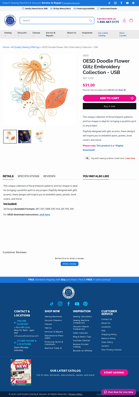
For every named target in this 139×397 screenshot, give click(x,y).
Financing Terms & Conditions (54, 343)
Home (6, 47)
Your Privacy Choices (111, 349)
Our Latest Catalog (103, 34)
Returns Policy (108, 338)
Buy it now (109, 106)
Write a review (69, 263)
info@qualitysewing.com (26, 336)
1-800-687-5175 (108, 22)
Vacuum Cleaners (53, 320)
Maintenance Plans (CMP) (54, 336)
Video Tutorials (80, 333)
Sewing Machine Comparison (81, 321)
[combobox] (57, 20)
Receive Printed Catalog (80, 345)
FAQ (103, 330)
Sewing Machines (53, 316)
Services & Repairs (54, 331)
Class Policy (107, 342)
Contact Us (106, 319)
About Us (71, 33)
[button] (131, 20)
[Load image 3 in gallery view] (39, 136)
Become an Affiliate (82, 350)
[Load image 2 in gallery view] (24, 136)
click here (45, 214)
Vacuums (22, 33)
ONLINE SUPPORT (23, 322)
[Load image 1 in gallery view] (10, 136)
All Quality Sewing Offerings (25, 47)
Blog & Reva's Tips (82, 336)
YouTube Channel (81, 340)
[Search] (91, 20)
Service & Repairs (50, 34)
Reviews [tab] (49, 176)
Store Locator (123, 34)
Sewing (8, 33)
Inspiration (87, 33)
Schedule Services (72, 3)
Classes (36, 33)
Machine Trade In (53, 348)
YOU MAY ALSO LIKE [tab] (96, 176)
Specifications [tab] (28, 176)
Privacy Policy (75, 394)
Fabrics (48, 328)
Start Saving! (114, 372)
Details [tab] (8, 176)
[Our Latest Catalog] (21, 372)
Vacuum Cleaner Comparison (81, 327)
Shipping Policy (109, 334)
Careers (105, 346)
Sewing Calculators (82, 316)
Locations (106, 326)
